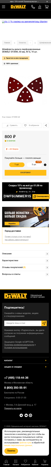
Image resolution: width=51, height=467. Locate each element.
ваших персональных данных (18, 445)
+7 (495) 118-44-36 (18, 380)
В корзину (26, 172)
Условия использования (15, 348)
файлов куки (25, 443)
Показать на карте (13, 409)
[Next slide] (45, 165)
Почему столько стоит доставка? (18, 236)
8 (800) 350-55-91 (33, 6)
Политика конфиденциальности (19, 345)
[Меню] (3, 6)
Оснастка (22, 43)
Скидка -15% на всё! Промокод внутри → (23, 1)
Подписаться (44, 323)
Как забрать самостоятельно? (17, 240)
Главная (7, 43)
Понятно (11, 451)
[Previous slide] (6, 165)
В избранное (34, 125)
